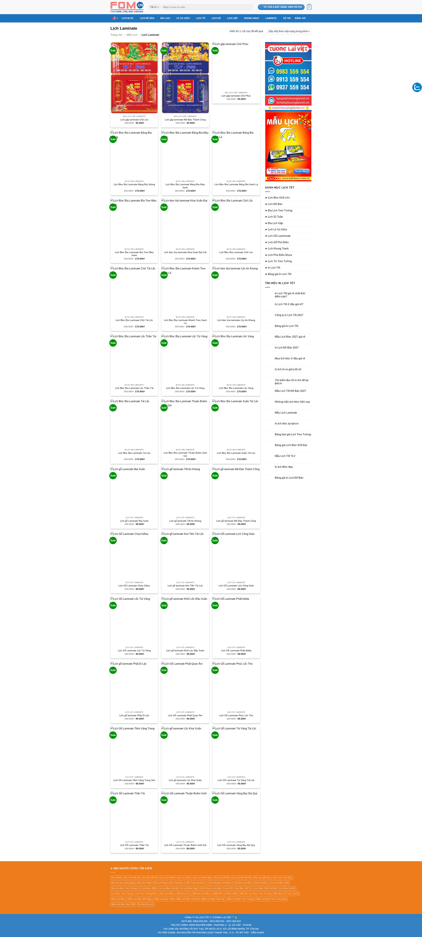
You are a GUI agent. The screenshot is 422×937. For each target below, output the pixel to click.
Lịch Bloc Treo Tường (122, 893)
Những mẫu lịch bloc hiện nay (292, 401)
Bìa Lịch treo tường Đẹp (123, 883)
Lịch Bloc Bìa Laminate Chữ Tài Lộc (134, 320)
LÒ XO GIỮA (183, 18)
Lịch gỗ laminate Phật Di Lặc (134, 715)
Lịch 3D (228, 888)
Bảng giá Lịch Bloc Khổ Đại (291, 445)
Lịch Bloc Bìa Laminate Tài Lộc (134, 453)
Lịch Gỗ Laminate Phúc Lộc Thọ (236, 715)
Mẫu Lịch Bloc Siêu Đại (213, 899)
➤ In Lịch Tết (272, 267)
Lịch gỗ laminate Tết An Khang (185, 520)
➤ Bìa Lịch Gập (274, 223)
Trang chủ (116, 34)
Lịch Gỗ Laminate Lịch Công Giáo (236, 585)
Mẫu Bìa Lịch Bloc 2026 (225, 893)
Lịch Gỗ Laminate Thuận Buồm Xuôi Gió (185, 845)
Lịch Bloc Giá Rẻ (287, 888)
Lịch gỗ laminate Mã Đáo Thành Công (236, 520)
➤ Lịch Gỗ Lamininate (278, 235)
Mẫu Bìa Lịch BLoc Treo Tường (255, 893)
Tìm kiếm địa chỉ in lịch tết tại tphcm (291, 382)
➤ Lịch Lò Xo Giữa (276, 229)
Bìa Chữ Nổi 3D (131, 877)
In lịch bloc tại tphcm (287, 423)
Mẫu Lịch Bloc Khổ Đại (188, 899)
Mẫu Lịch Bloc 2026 (164, 899)
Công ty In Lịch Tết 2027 (289, 315)
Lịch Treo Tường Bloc (146, 893)
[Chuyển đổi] (310, 198)
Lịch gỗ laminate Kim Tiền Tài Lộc (185, 585)
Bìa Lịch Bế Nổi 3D (242, 877)
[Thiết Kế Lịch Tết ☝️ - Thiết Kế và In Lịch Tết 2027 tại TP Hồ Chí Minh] (126, 7)
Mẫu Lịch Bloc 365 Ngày (140, 899)
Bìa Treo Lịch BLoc (196, 883)
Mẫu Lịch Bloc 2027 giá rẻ (290, 336)
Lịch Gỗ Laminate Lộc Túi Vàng (134, 650)
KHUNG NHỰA (251, 18)
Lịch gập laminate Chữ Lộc (134, 119)
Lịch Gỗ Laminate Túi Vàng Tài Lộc (236, 780)
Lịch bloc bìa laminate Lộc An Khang (236, 320)
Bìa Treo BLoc (177, 883)
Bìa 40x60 (116, 877)
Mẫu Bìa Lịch (183, 893)
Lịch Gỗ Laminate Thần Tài (134, 845)
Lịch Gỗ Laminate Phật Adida (236, 650)
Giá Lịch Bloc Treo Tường (123, 888)
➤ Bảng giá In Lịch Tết (278, 274)
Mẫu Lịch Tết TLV (285, 456)
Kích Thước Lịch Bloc (210, 888)
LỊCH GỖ (216, 18)
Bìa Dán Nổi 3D (150, 877)
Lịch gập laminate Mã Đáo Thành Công (185, 119)
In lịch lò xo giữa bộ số (288, 369)
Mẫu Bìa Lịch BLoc (202, 893)
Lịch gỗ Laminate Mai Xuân (134, 520)
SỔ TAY (287, 18)
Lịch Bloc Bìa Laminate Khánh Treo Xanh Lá (185, 322)
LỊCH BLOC (128, 18)
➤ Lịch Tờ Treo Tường (278, 261)
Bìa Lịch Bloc (184, 877)
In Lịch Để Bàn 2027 (287, 347)
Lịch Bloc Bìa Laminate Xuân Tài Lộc (236, 453)
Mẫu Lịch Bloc (118, 899)
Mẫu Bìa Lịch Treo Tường (286, 893)
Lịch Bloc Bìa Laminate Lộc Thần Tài (134, 388)
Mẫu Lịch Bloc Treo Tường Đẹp (271, 899)
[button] (309, 7)
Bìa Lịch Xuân (144, 883)
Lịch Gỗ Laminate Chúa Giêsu (134, 585)
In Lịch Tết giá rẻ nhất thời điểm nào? (290, 295)
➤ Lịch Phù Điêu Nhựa (278, 255)
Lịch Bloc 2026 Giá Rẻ (265, 888)
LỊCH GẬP (232, 18)
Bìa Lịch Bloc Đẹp (202, 877)
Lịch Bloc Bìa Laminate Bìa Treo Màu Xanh (134, 254)
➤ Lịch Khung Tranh (277, 248)
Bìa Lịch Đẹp (160, 883)
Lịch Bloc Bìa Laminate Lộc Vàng (236, 388)
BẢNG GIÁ (300, 18)
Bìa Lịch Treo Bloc (283, 877)
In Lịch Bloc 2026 (148, 888)
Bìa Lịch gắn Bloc (262, 877)
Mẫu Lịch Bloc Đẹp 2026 (123, 904)
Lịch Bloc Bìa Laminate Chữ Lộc (236, 252)
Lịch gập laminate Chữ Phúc (236, 95)
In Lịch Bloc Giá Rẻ (168, 888)
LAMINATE (271, 18)
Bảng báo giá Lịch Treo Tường (293, 434)
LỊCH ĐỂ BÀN (147, 18)
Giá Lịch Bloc (261, 883)
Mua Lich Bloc (167, 893)
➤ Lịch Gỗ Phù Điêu (277, 242)
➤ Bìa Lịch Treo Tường (278, 210)
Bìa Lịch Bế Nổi (221, 877)
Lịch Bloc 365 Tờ (243, 888)
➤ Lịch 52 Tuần (274, 216)
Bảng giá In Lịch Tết (286, 326)
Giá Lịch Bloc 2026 (280, 883)
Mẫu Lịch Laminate (286, 412)
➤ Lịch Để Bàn (273, 204)
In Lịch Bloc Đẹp (189, 888)
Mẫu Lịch (132, 34)
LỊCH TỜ (200, 18)
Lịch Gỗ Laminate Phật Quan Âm (185, 715)
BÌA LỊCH (165, 18)
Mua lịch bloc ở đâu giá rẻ (290, 358)
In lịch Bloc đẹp (284, 466)
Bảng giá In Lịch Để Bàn (289, 477)
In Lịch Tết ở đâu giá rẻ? (289, 304)
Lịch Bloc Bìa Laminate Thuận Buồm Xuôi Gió (185, 454)
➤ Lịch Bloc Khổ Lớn (277, 197)
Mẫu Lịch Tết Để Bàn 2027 (290, 390)
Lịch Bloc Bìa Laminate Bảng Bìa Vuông (134, 184)
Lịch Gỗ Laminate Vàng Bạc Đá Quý (236, 845)
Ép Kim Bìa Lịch (146, 904)
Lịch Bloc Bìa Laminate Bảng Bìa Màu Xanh (185, 186)
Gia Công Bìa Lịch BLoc (220, 883)
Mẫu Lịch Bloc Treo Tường (240, 899)
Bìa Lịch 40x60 (168, 877)
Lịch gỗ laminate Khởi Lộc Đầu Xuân (185, 650)
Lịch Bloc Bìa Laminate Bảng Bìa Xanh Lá (236, 184)
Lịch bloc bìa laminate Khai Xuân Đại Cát (185, 252)
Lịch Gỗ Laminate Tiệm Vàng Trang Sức (134, 780)
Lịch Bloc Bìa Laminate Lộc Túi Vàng (185, 388)
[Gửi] (250, 7)
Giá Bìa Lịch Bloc (243, 883)
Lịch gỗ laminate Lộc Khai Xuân (185, 780)
